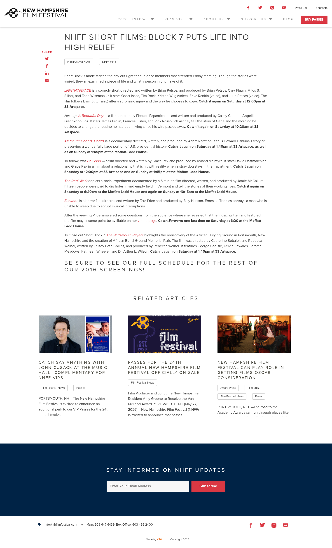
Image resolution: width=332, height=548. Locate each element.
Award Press (228, 388)
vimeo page (147, 220)
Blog (288, 19)
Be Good (94, 161)
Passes (80, 388)
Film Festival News (79, 62)
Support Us (253, 19)
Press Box (301, 8)
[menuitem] (136, 19)
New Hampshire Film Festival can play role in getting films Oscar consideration (250, 370)
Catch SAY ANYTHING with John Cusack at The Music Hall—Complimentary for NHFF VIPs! (73, 370)
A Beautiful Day (90, 116)
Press (258, 396)
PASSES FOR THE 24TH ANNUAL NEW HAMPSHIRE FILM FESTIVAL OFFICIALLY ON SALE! (164, 367)
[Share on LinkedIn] (47, 73)
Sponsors (321, 8)
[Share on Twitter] (47, 59)
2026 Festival (133, 19)
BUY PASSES (314, 19)
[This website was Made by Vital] (161, 539)
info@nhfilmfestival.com (61, 525)
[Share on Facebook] (47, 66)
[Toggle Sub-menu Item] (151, 19)
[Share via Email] (47, 80)
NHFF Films (109, 62)
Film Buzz (254, 388)
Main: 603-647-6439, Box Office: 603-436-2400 (120, 525)
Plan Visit (176, 19)
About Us (213, 19)
